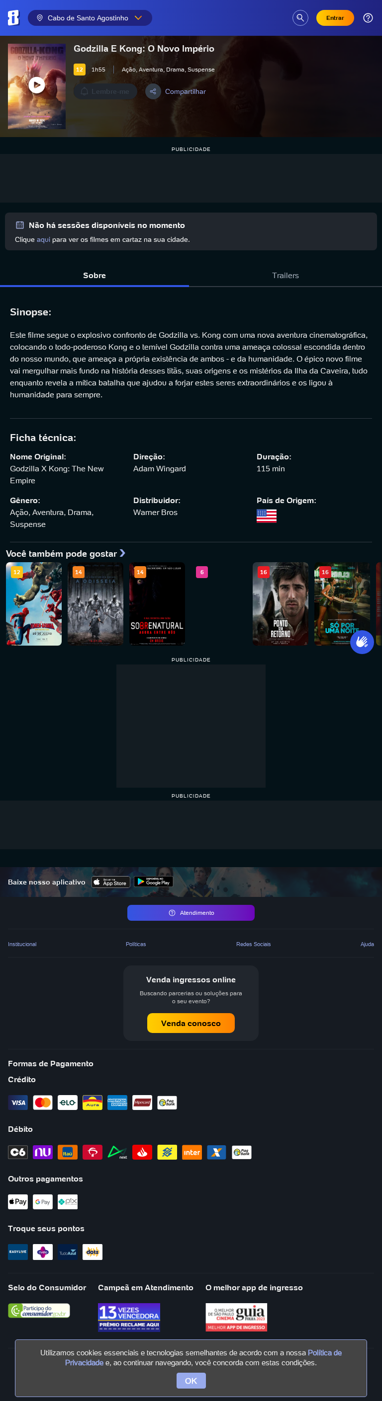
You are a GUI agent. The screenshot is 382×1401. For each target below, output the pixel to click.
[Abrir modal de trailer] (37, 86)
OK (191, 1381)
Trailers (285, 275)
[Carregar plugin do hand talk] (362, 642)
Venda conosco (191, 1023)
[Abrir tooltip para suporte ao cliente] (368, 18)
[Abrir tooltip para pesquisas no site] (300, 18)
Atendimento (197, 912)
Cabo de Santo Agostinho (88, 17)
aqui (43, 239)
